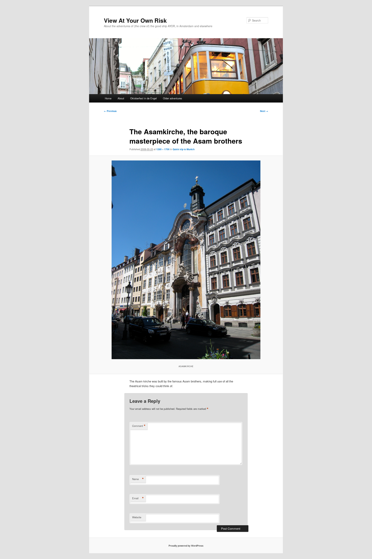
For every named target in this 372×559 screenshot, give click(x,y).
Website (136, 517)
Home (108, 98)
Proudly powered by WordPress (186, 545)
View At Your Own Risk (135, 20)
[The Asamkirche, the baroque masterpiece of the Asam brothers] (186, 259)
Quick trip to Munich (184, 149)
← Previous (110, 111)
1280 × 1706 (163, 149)
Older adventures (172, 98)
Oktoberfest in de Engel (143, 98)
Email (138, 498)
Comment (139, 426)
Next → (264, 111)
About (121, 98)
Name (138, 479)
